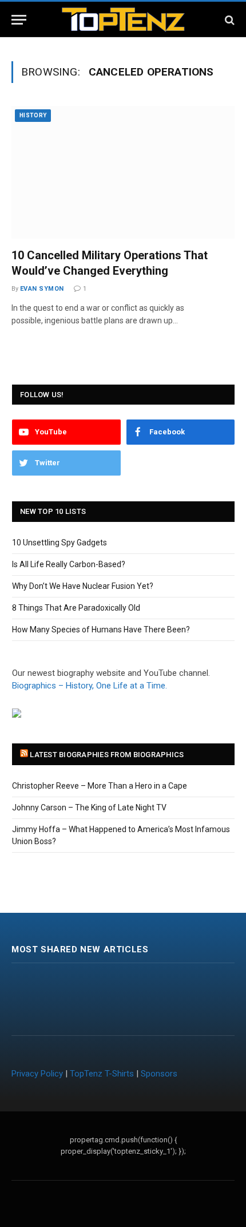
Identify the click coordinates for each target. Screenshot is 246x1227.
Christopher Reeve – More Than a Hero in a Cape (99, 785)
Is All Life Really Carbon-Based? (68, 564)
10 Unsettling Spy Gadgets (59, 542)
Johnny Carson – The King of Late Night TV (89, 807)
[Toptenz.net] (123, 20)
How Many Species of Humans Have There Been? (101, 629)
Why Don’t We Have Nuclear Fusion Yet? (82, 586)
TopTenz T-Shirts (102, 1073)
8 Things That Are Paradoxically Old (76, 607)
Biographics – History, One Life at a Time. (89, 685)
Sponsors (159, 1073)
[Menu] (18, 20)
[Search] (229, 20)
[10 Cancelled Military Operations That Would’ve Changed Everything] (123, 172)
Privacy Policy (37, 1073)
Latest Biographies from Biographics (107, 754)
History (32, 115)
